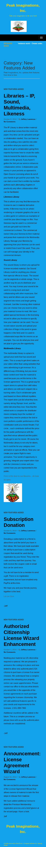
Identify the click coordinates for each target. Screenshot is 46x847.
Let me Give (9, 596)
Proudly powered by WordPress (13, 843)
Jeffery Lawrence (28, 119)
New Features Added (14, 89)
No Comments (9, 122)
